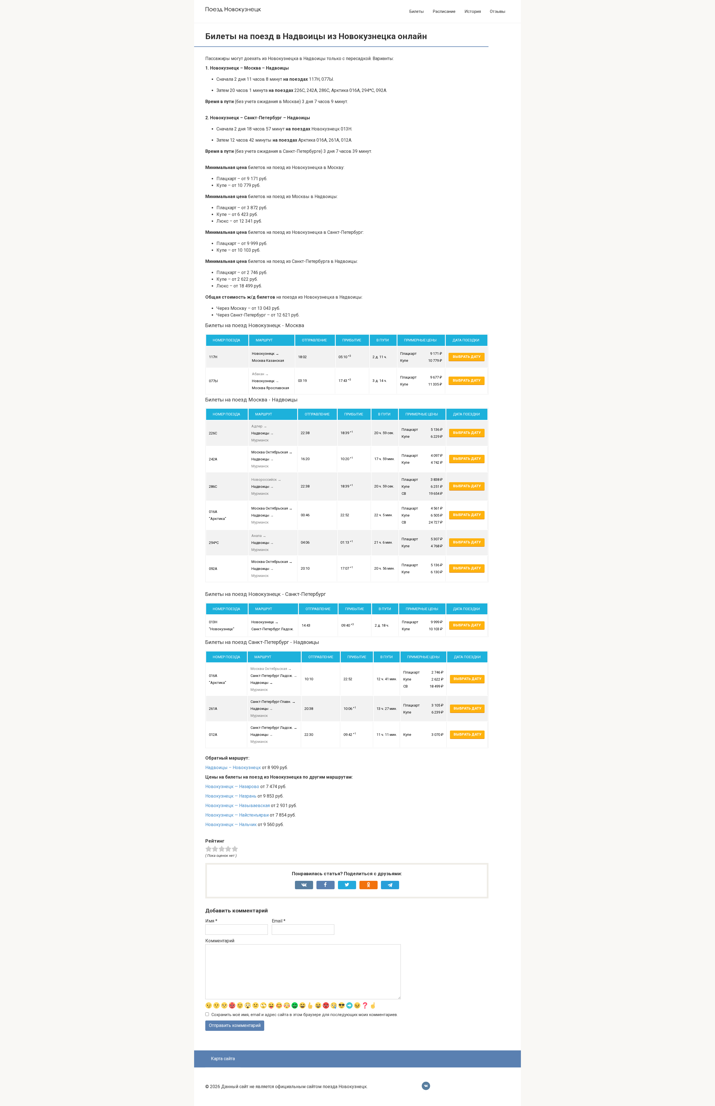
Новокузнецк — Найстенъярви (237, 815)
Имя (211, 921)
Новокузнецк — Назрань (230, 796)
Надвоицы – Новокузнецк (233, 767)
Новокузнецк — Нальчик (231, 824)
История (472, 11)
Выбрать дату (466, 357)
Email (278, 921)
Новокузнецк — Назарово (232, 786)
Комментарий (219, 940)
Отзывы (497, 11)
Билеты (416, 11)
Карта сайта (223, 1058)
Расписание (444, 11)
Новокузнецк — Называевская (237, 805)
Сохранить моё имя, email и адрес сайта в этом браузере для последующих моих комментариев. (304, 1014)
